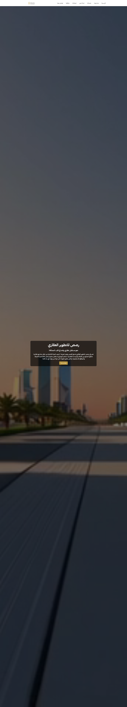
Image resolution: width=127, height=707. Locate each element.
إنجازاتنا (74, 3)
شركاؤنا (67, 3)
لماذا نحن (81, 3)
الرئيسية (104, 3)
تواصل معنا (60, 3)
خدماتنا (89, 3)
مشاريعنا (96, 3)
